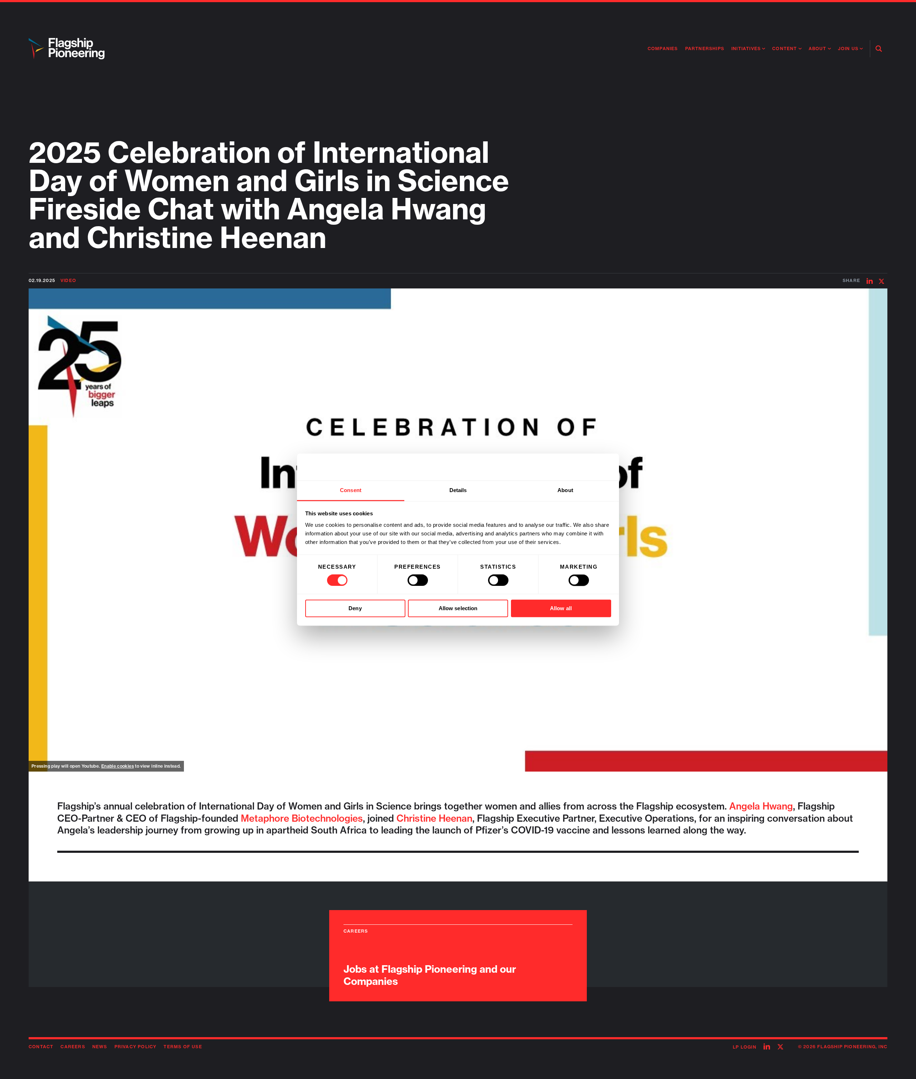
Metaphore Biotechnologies (302, 818)
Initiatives (746, 48)
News (99, 1046)
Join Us (848, 48)
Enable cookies (117, 766)
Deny (355, 609)
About (818, 48)
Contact (41, 1046)
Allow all (561, 609)
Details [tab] (458, 490)
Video (68, 280)
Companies (663, 48)
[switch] (418, 580)
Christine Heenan (434, 818)
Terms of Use (183, 1046)
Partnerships (704, 48)
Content (784, 48)
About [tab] (565, 490)
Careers (72, 1046)
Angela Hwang (761, 806)
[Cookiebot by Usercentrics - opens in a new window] (580, 466)
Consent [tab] (350, 490)
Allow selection (458, 609)
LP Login (744, 1047)
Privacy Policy (135, 1046)
